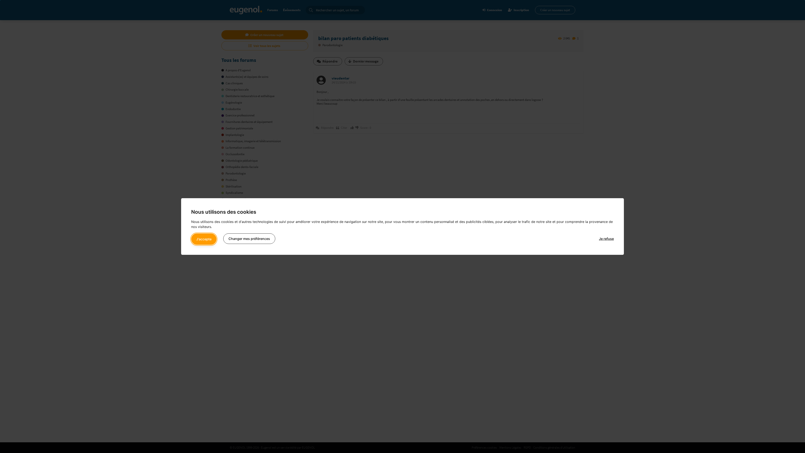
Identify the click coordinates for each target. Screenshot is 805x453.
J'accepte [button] (204, 239)
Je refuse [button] (606, 239)
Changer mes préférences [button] (249, 239)
